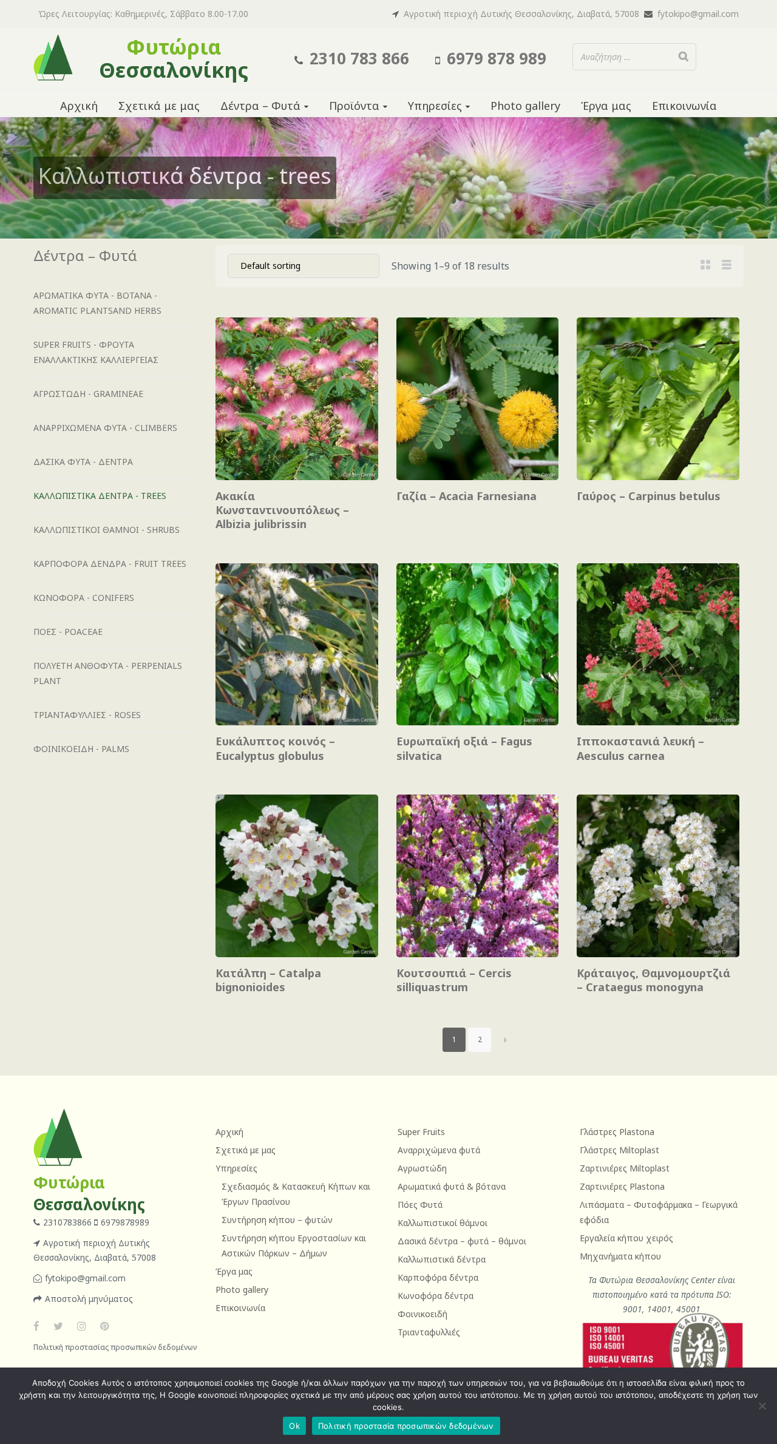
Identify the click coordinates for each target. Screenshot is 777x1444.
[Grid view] (705, 264)
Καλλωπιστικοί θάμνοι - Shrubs (106, 529)
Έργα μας (234, 1271)
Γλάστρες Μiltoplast (619, 1150)
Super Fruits (421, 1131)
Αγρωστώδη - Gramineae (88, 393)
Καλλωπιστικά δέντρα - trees (99, 495)
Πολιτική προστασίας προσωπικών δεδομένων (115, 1347)
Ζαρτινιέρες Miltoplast (625, 1168)
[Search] (683, 57)
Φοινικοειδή (422, 1314)
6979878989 (125, 1222)
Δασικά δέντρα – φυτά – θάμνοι (462, 1241)
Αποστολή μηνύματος (89, 1298)
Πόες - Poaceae (68, 631)
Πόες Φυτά (420, 1204)
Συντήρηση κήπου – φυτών (277, 1219)
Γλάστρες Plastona (617, 1131)
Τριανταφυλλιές (429, 1332)
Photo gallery (241, 1289)
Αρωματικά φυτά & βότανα (452, 1186)
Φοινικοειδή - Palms (81, 748)
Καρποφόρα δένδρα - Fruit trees (109, 563)
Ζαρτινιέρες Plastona (622, 1186)
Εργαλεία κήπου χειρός (626, 1238)
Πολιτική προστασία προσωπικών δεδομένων (406, 1426)
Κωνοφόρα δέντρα (435, 1295)
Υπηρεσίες (236, 1168)
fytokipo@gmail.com (698, 13)
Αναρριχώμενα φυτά (439, 1150)
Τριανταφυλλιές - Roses (87, 714)
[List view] (726, 264)
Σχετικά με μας (245, 1150)
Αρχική (229, 1131)
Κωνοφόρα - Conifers (83, 597)
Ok (294, 1426)
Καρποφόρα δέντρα (438, 1277)
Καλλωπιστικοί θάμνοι (442, 1223)
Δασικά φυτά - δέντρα (83, 461)
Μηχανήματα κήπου (620, 1256)
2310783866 (68, 1222)
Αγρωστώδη (422, 1168)
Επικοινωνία (240, 1307)
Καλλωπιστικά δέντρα (442, 1259)
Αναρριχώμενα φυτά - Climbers (105, 427)
